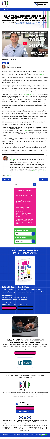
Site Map (35, 421)
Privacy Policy (12, 420)
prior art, (27, 130)
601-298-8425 (42, 4)
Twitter (5, 63)
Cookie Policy (19, 420)
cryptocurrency (26, 86)
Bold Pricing (41, 375)
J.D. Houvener (11, 66)
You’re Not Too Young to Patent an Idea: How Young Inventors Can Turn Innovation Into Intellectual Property (24, 214)
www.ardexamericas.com (30, 94)
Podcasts (40, 420)
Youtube (28, 417)
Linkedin (8, 63)
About (16, 375)
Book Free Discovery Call (25, 377)
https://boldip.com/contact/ (39, 170)
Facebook (3, 63)
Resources (33, 375)
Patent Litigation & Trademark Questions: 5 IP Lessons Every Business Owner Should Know (23, 201)
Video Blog (9, 175)
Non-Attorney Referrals (27, 421)
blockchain (42, 74)
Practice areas (9, 375)
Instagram (30, 417)
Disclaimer (5, 420)
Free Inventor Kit (24, 375)
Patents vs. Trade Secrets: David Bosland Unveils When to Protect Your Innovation (24, 195)
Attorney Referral (16, 421)
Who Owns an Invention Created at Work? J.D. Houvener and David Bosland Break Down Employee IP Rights (24, 221)
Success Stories (33, 420)
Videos (45, 420)
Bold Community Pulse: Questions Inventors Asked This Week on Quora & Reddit (24, 207)
